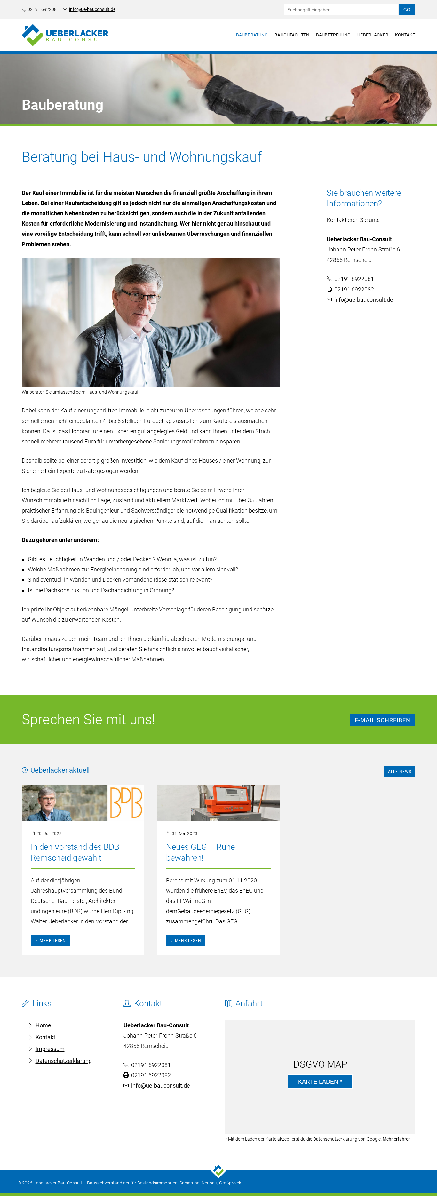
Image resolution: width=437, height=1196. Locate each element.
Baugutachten (291, 35)
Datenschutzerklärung (64, 1060)
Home (43, 1025)
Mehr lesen (53, 940)
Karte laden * (320, 1082)
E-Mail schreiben (382, 720)
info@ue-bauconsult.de (92, 9)
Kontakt (405, 35)
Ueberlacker (372, 35)
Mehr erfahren (397, 1139)
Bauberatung (252, 35)
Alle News (399, 771)
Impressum (50, 1049)
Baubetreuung (333, 35)
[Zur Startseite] (65, 49)
